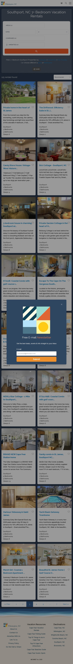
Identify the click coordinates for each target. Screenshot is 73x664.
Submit (36, 359)
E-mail (19, 349)
